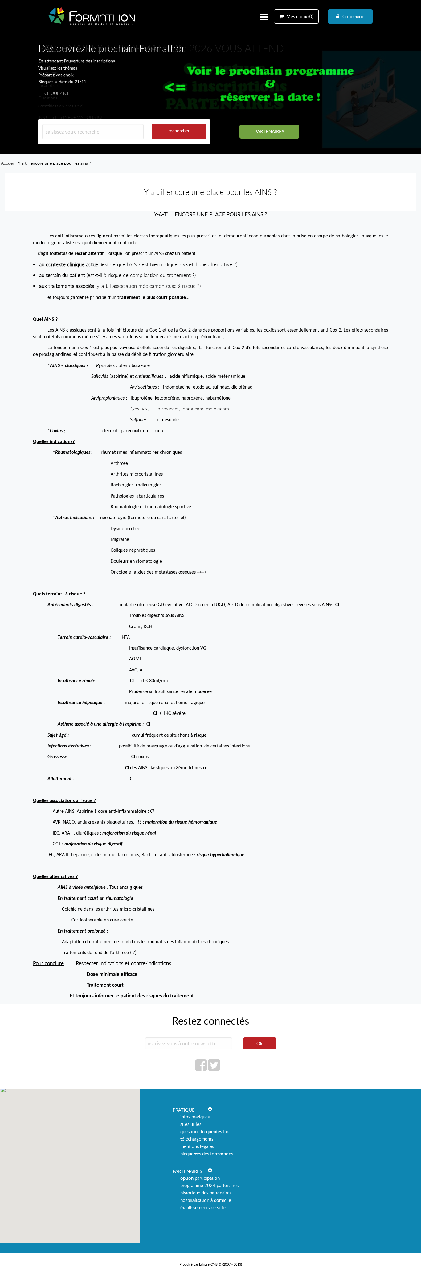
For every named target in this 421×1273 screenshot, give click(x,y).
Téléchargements (196, 1139)
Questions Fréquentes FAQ (204, 1131)
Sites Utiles (190, 1124)
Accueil (7, 163)
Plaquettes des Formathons (206, 1153)
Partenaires (269, 131)
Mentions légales (197, 1146)
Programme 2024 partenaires (209, 1185)
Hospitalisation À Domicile (205, 1200)
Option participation (200, 1178)
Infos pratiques (195, 1117)
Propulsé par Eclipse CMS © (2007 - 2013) (210, 1264)
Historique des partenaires (205, 1193)
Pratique (184, 1110)
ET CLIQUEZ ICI (53, 93)
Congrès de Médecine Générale (92, 25)
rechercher (179, 130)
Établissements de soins (203, 1207)
